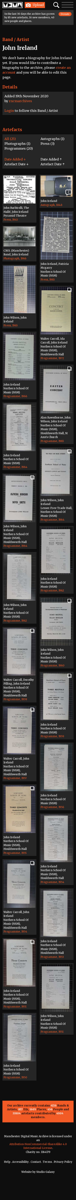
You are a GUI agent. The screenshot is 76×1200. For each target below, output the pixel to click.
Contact (36, 1162)
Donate (65, 13)
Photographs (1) (17, 144)
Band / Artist (15, 39)
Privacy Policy (63, 1162)
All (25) (10, 139)
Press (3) (48, 144)
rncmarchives (20, 101)
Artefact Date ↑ (52, 164)
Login (9, 111)
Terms (47, 1162)
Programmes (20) (18, 148)
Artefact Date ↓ (16, 164)
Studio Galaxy (45, 1172)
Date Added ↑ (51, 159)
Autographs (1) (52, 139)
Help (7, 1162)
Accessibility (20, 1162)
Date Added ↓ (15, 159)
